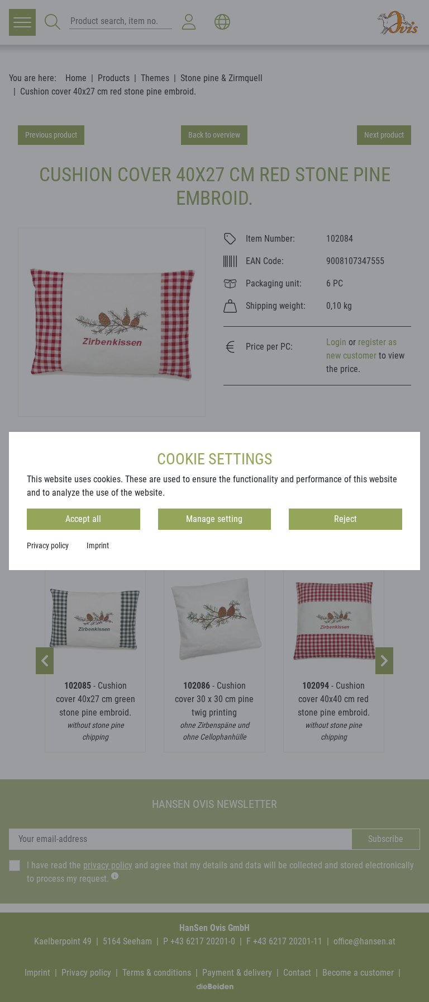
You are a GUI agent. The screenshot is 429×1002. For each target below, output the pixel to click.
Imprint (98, 545)
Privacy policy (48, 545)
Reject (345, 519)
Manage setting (214, 519)
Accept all (83, 519)
